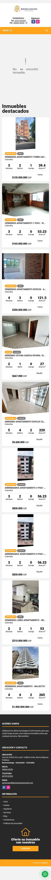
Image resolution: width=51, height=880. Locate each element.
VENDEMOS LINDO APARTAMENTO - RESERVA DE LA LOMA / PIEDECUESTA (25, 623)
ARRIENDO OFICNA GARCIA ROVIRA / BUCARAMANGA (25, 358)
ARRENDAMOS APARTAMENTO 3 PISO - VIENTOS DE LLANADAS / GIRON (25, 491)
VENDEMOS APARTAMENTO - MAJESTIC (25, 689)
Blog (5, 819)
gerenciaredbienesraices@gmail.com (17, 786)
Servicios (7, 815)
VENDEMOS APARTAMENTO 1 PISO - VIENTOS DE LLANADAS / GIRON (25, 226)
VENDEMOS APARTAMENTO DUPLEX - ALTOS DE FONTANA (25, 292)
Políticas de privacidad (12, 826)
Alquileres (7, 812)
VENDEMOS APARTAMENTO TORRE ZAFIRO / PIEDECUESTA (25, 160)
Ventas (6, 808)
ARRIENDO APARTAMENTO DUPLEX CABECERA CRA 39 (25, 425)
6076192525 (20, 24)
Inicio (5, 804)
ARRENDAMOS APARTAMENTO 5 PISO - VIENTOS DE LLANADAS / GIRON (25, 557)
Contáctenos (8, 822)
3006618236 (18, 26)
